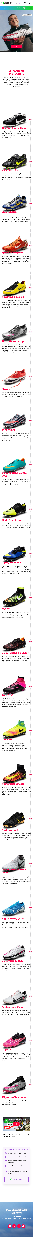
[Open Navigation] (29, 3)
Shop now (16, 46)
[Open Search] (16, 3)
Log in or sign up (18, 1179)
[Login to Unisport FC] (20, 3)
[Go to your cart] (25, 3)
